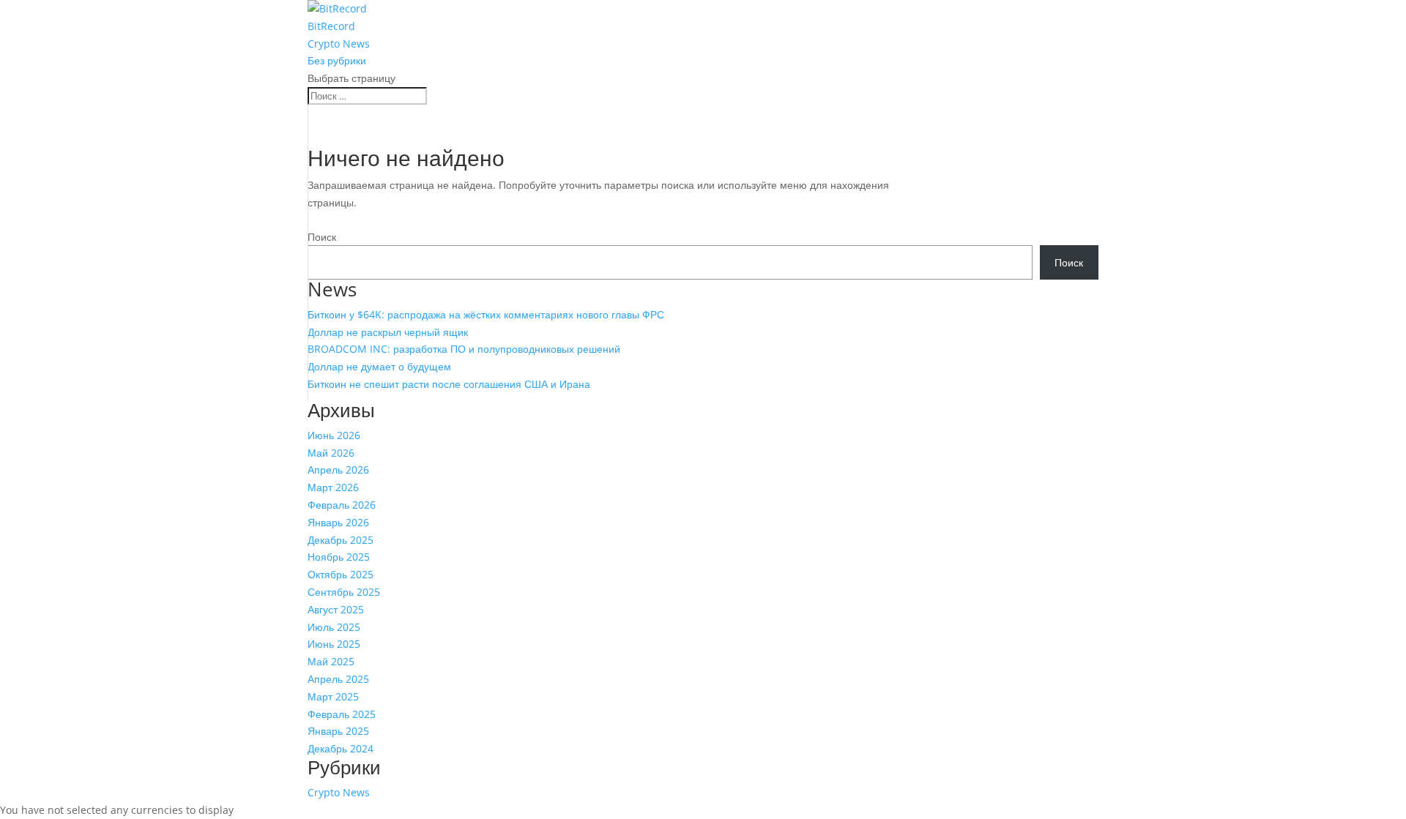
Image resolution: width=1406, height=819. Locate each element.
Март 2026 (333, 487)
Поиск (322, 237)
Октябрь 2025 (340, 574)
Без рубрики (337, 60)
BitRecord (331, 26)
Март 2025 (333, 696)
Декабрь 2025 (340, 540)
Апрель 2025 (338, 679)
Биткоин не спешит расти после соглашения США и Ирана (449, 384)
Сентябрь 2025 (344, 592)
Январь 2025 (338, 731)
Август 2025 (336, 609)
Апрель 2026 (338, 469)
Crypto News (339, 44)
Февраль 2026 (342, 505)
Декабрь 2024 (340, 748)
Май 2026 (331, 453)
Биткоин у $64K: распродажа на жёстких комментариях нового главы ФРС (486, 314)
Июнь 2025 (334, 644)
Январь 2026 (338, 522)
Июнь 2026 (334, 435)
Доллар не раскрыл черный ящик (388, 332)
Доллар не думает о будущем (379, 366)
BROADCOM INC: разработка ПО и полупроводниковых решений (464, 349)
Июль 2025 (334, 627)
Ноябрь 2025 (339, 557)
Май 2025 (331, 661)
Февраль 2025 (342, 714)
